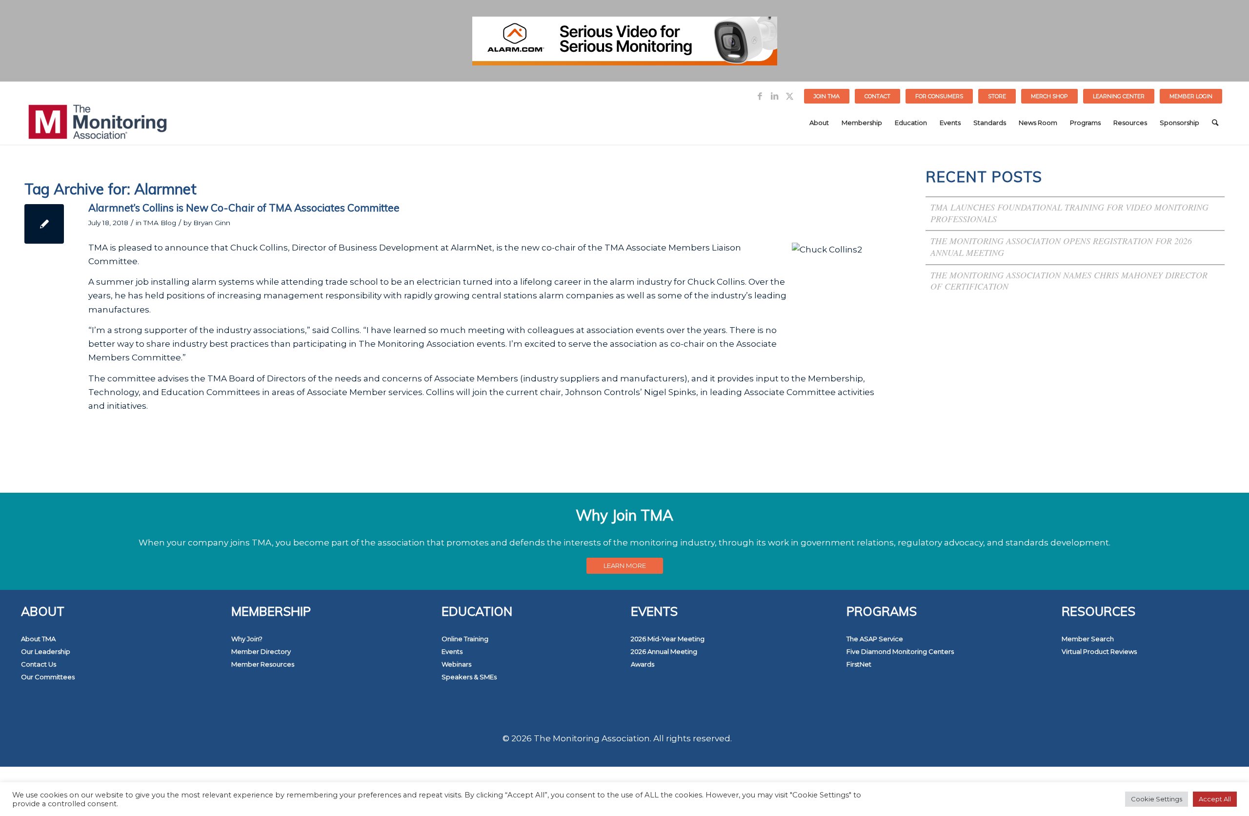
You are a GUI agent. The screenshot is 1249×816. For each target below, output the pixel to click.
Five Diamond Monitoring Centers (900, 651)
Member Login (1190, 96)
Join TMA (827, 96)
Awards (642, 664)
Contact (877, 96)
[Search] (1215, 123)
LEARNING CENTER (1119, 96)
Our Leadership (45, 651)
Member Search (1088, 639)
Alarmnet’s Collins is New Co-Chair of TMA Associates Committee (244, 207)
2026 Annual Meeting (664, 651)
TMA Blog (159, 223)
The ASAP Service (874, 639)
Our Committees (48, 677)
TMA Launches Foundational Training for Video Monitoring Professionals (1069, 213)
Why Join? (246, 639)
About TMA (38, 639)
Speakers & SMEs (469, 677)
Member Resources (262, 664)
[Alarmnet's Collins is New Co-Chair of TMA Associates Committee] (44, 224)
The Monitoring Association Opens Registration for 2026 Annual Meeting (1061, 246)
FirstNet (858, 664)
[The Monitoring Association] (97, 123)
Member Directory (261, 651)
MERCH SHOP (1049, 96)
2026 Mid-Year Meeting (668, 639)
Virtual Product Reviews (1099, 651)
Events (452, 651)
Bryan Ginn (211, 223)
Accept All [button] (1215, 799)
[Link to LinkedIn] (774, 96)
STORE (997, 96)
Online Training (465, 639)
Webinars (456, 664)
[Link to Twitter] (789, 96)
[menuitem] (827, 96)
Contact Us (38, 664)
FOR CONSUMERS (939, 96)
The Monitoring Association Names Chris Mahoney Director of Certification (1069, 281)
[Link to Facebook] (760, 96)
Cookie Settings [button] (1156, 799)
